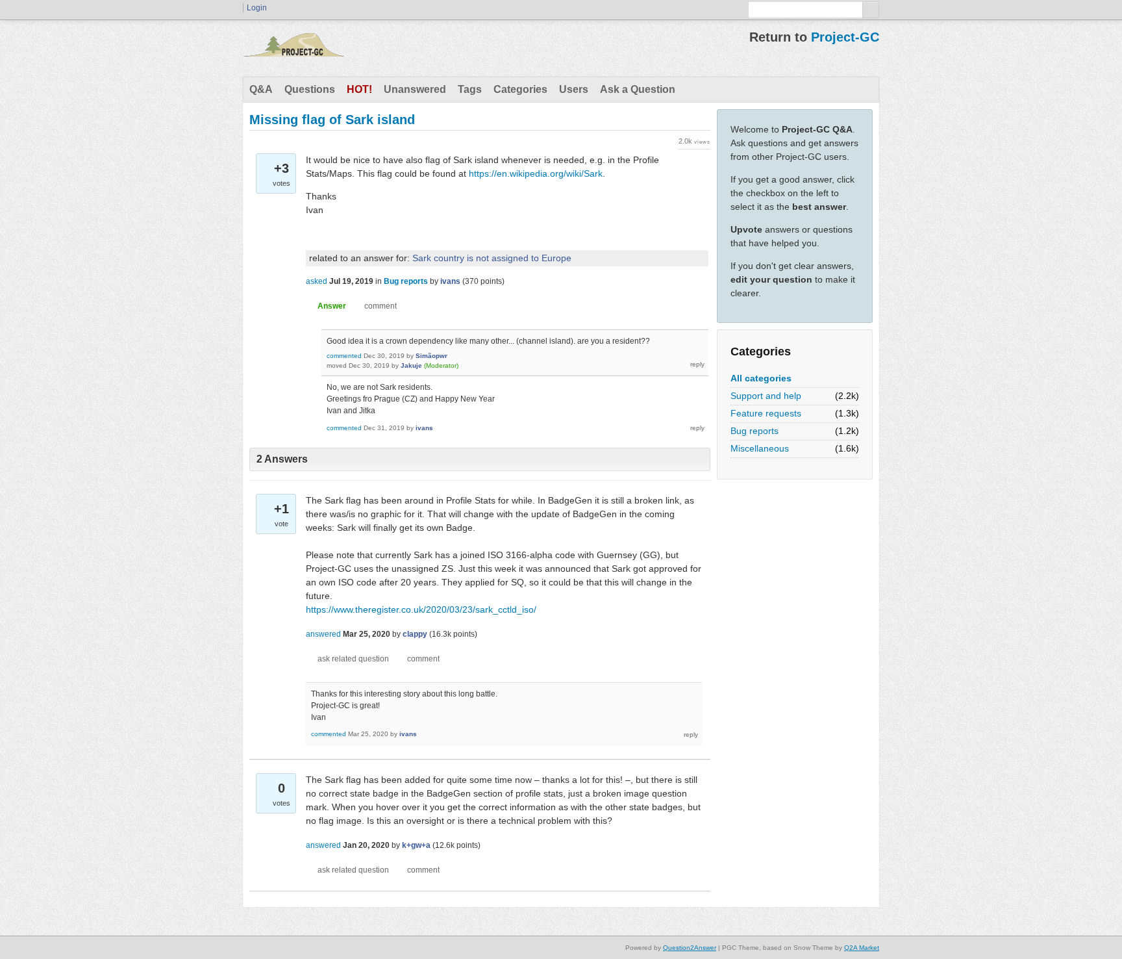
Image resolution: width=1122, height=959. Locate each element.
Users (573, 89)
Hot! (359, 89)
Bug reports (754, 431)
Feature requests (765, 413)
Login (257, 7)
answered (323, 634)
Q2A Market (861, 947)
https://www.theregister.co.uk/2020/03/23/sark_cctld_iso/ (421, 609)
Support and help (765, 395)
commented (344, 355)
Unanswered (415, 89)
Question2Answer (689, 947)
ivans (450, 281)
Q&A (261, 89)
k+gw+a (416, 845)
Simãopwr (431, 355)
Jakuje (411, 365)
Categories (520, 89)
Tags (470, 89)
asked (316, 281)
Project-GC (845, 37)
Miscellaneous (759, 448)
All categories (761, 378)
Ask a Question (637, 89)
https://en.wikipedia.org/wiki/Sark (536, 173)
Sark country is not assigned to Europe (491, 258)
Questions (309, 89)
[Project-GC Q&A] (293, 48)
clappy (415, 634)
